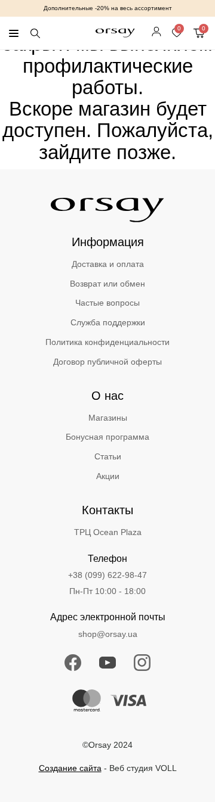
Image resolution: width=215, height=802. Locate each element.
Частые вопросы (107, 302)
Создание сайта (70, 768)
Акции (107, 476)
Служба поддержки (107, 322)
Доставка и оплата (108, 264)
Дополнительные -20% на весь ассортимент (108, 8)
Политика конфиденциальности (107, 342)
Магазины (107, 417)
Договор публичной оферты (107, 361)
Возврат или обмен (107, 283)
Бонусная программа (107, 437)
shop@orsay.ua (107, 634)
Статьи (107, 456)
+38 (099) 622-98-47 (107, 575)
